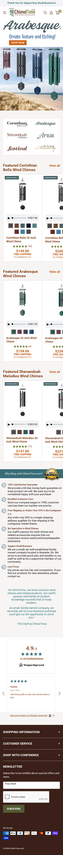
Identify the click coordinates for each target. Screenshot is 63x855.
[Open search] (45, 12)
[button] (20, 246)
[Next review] (59, 694)
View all (54, 165)
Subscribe (14, 808)
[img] (31, 654)
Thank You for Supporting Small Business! (29, 2)
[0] (57, 12)
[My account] (51, 12)
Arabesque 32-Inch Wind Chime (21, 339)
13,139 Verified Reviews (31, 658)
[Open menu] (4, 12)
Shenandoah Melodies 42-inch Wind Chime (22, 439)
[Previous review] (3, 694)
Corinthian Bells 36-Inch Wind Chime (21, 239)
